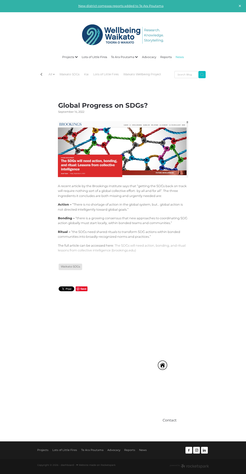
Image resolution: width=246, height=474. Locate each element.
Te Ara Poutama (123, 57)
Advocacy (149, 57)
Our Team (106, 393)
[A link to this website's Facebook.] (188, 450)
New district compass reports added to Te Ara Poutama (121, 6)
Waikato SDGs (69, 74)
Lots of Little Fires (94, 57)
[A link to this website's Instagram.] (196, 450)
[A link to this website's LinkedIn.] (204, 450)
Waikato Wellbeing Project (142, 74)
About (103, 387)
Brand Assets (108, 411)
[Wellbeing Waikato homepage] (123, 35)
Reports (166, 57)
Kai (86, 74)
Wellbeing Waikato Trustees (120, 399)
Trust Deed (106, 405)
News (180, 57)
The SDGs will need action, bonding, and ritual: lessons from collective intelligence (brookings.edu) (122, 248)
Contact (104, 423)
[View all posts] (41, 75)
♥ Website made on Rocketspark (96, 465)
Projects (68, 57)
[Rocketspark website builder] (189, 466)
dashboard (67, 465)
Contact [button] (170, 420)
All (51, 74)
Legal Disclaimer (111, 417)
